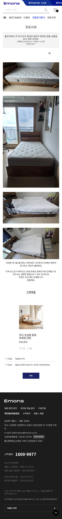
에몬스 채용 (39, 413)
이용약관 (42, 408)
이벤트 (27, 17)
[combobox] (31, 508)
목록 (31, 375)
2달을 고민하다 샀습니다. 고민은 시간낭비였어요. (32, 364)
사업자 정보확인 (39, 437)
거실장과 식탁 (20, 358)
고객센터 (26, 413)
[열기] (49, 53)
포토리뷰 (51, 17)
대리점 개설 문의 (27, 408)
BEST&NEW (15, 17)
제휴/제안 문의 (10, 408)
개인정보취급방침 (11, 413)
